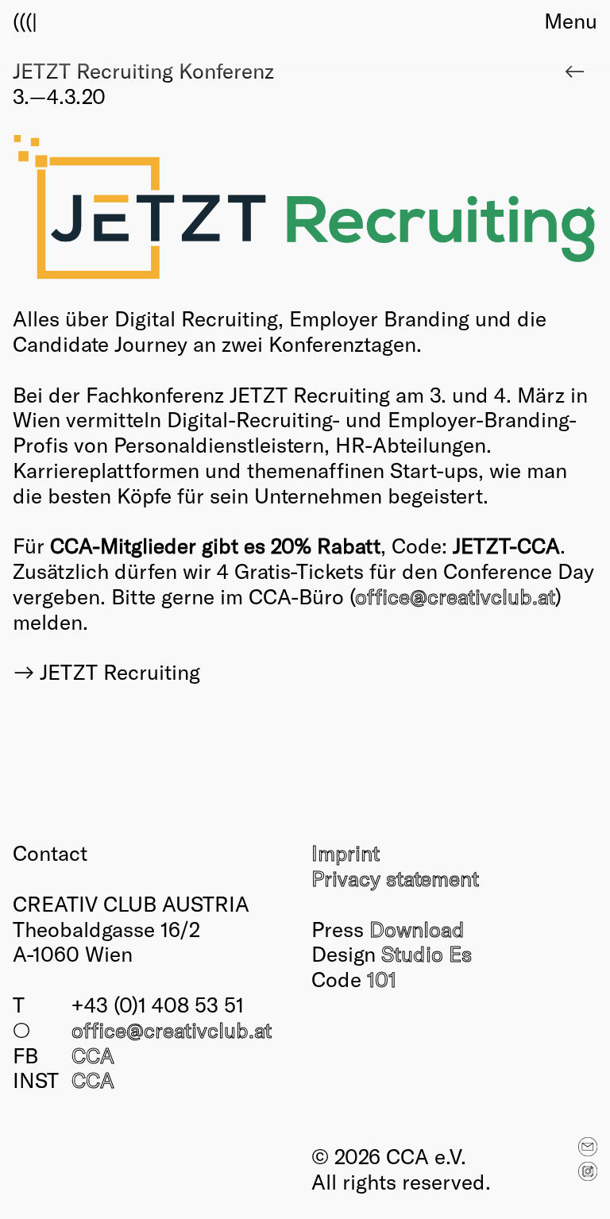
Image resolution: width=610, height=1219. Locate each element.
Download (417, 928)
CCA (92, 1054)
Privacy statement (395, 877)
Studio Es (426, 953)
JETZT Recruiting (120, 671)
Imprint (345, 852)
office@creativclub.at (455, 595)
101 (381, 978)
